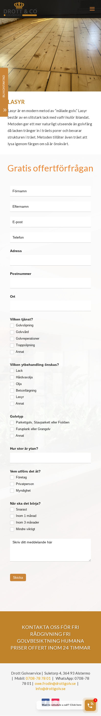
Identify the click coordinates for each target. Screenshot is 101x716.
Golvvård (22, 332)
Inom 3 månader (27, 522)
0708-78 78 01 (38, 678)
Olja (18, 384)
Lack (19, 370)
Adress (17, 251)
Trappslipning (25, 345)
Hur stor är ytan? (25, 448)
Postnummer (21, 274)
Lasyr (19, 397)
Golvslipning (24, 325)
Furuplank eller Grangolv (32, 429)
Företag (21, 477)
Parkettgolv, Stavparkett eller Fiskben (42, 422)
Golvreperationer (27, 338)
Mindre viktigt (25, 529)
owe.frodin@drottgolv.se (55, 683)
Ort (13, 296)
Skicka (18, 577)
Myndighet (23, 490)
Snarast (21, 509)
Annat (19, 352)
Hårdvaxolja (24, 377)
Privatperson (24, 484)
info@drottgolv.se (50, 688)
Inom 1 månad (25, 516)
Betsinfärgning (25, 390)
